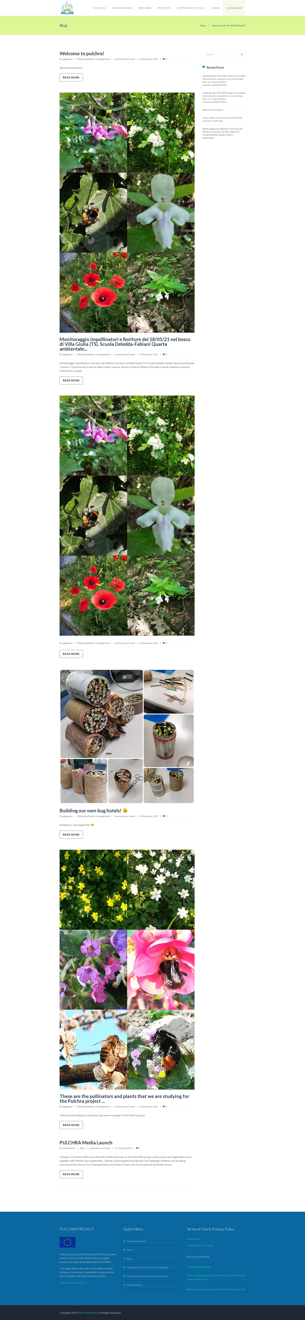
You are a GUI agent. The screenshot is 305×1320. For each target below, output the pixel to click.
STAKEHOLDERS (122, 7)
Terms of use (193, 1238)
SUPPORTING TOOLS (190, 7)
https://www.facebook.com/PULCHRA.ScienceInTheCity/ (218, 1289)
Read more (71, 77)
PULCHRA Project (87, 1312)
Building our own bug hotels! (91, 810)
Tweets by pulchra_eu (198, 1266)
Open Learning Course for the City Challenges (148, 1267)
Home (203, 25)
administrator (68, 1148)
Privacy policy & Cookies (200, 1245)
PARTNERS (144, 7)
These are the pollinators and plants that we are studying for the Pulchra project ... (124, 1098)
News (82, 1148)
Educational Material (136, 1241)
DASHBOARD (234, 7)
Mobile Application (86, 59)
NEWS (216, 7)
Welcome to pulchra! (82, 53)
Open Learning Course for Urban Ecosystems (147, 1276)
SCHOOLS (99, 7)
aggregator (67, 59)
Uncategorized (102, 59)
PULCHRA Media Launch (86, 1142)
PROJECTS (164, 7)
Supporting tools (134, 1285)
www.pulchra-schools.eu (73, 1282)
